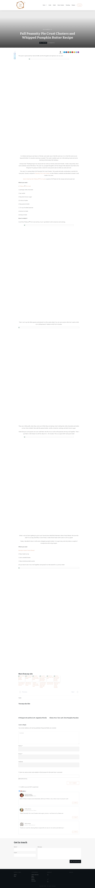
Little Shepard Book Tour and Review (28, 684)
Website (20, 761)
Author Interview (35, 874)
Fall (41, 42)
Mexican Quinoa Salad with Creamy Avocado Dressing (57, 685)
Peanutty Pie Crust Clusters (42, 173)
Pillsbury (21, 186)
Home (15, 874)
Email (20, 753)
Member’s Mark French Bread (26, 550)
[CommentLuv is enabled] (23, 791)
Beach (33, 877)
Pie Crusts (43, 179)
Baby (33, 876)
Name (20, 745)
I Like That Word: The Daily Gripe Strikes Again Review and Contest (43, 685)
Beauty (33, 879)
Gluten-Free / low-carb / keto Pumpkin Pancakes (64, 713)
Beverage (34, 881)
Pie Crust (28, 186)
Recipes (45, 42)
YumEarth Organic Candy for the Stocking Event (36, 684)
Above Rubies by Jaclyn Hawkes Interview (21, 684)
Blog (15, 876)
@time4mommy (22, 778)
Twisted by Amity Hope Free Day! (50, 683)
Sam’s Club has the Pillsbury (30, 179)
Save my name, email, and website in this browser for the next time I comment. (41, 772)
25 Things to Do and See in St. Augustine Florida (33, 713)
